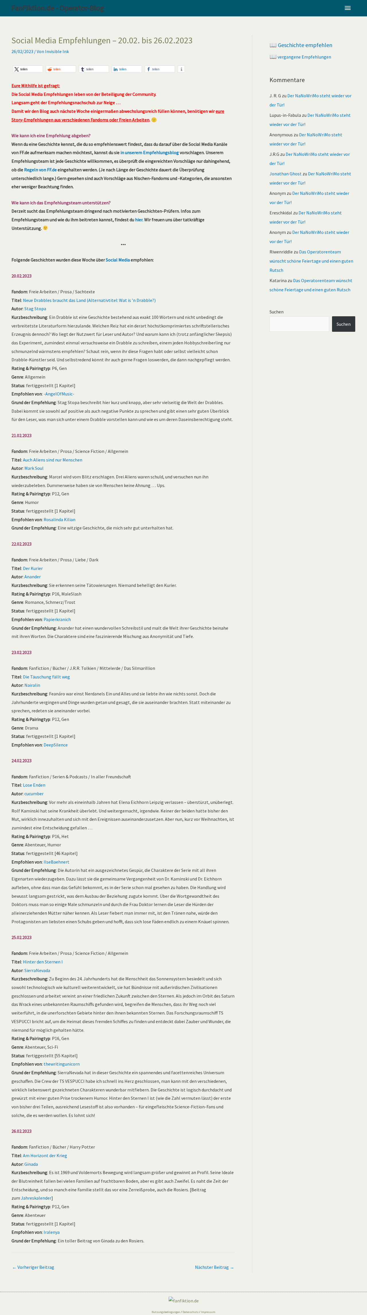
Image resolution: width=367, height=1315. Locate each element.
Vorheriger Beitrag (33, 1267)
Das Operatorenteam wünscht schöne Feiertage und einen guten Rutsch (311, 261)
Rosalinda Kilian (59, 519)
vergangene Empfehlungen (300, 57)
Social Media (118, 260)
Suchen (277, 312)
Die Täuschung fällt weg (46, 677)
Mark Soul (34, 468)
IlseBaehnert (56, 862)
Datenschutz (190, 1312)
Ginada (31, 1164)
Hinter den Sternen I (43, 962)
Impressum (208, 1312)
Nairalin (32, 685)
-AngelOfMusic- (59, 394)
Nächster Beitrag (214, 1267)
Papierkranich (57, 619)
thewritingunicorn (62, 1064)
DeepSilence (56, 745)
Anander (32, 576)
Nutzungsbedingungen (166, 1312)
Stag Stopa (35, 308)
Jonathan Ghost (286, 174)
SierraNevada (37, 970)
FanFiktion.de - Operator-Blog (57, 8)
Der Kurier (33, 568)
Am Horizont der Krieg (45, 1155)
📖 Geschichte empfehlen (301, 45)
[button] (28, 69)
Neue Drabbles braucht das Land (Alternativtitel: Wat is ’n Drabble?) (89, 300)
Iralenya (52, 1232)
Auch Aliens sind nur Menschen (52, 460)
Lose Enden (34, 785)
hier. (139, 219)
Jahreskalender (36, 1198)
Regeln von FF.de (40, 169)
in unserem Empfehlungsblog (149, 152)
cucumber (34, 793)
